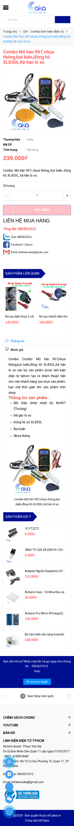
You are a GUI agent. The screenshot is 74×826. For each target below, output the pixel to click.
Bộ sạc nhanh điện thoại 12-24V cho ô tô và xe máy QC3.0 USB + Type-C (53, 316)
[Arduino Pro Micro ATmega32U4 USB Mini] (12, 619)
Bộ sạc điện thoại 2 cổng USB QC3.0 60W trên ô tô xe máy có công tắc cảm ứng (19, 316)
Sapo (45, 820)
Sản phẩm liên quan (22, 273)
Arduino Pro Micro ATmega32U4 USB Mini (46, 613)
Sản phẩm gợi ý (18, 517)
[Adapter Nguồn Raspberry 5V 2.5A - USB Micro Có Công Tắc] (12, 577)
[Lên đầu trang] (66, 813)
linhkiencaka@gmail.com (33, 252)
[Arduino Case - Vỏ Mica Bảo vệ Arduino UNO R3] (12, 598)
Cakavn (27, 244)
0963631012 (24, 236)
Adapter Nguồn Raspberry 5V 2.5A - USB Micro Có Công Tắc (46, 571)
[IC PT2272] (12, 534)
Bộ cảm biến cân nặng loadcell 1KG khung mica (46, 634)
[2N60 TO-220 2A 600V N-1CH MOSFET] (12, 556)
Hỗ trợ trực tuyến (37, 681)
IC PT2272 (32, 528)
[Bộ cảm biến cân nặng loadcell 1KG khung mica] (12, 640)
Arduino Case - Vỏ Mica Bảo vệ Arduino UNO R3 (46, 592)
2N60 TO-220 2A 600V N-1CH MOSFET (46, 549)
